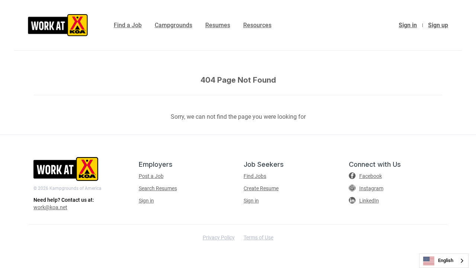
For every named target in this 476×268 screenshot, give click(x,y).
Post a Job (151, 176)
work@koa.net (50, 207)
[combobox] (444, 260)
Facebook (370, 176)
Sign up (438, 25)
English (445, 260)
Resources (257, 25)
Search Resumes (158, 188)
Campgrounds (173, 25)
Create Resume (261, 188)
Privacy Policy (219, 237)
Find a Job (128, 25)
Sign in (408, 25)
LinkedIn (369, 201)
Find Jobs (255, 176)
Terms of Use (258, 237)
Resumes (217, 25)
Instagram (371, 188)
